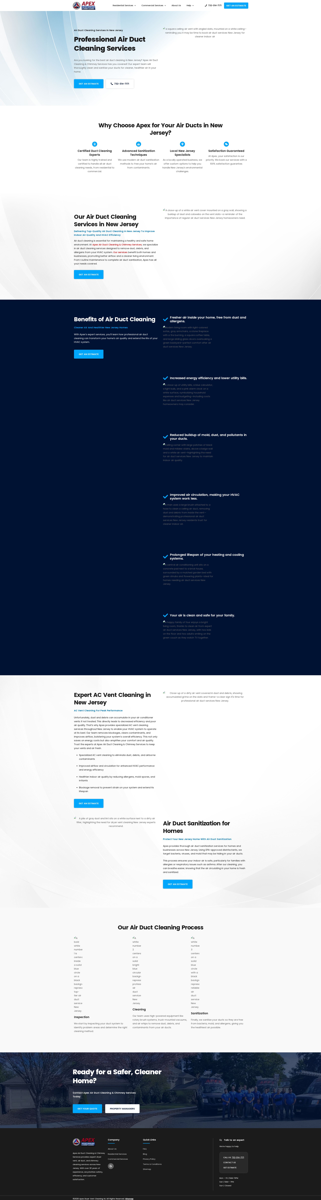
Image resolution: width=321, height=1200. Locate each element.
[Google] (111, 1166)
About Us (176, 5)
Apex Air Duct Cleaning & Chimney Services (117, 244)
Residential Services (123, 5)
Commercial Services (152, 5)
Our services (120, 252)
